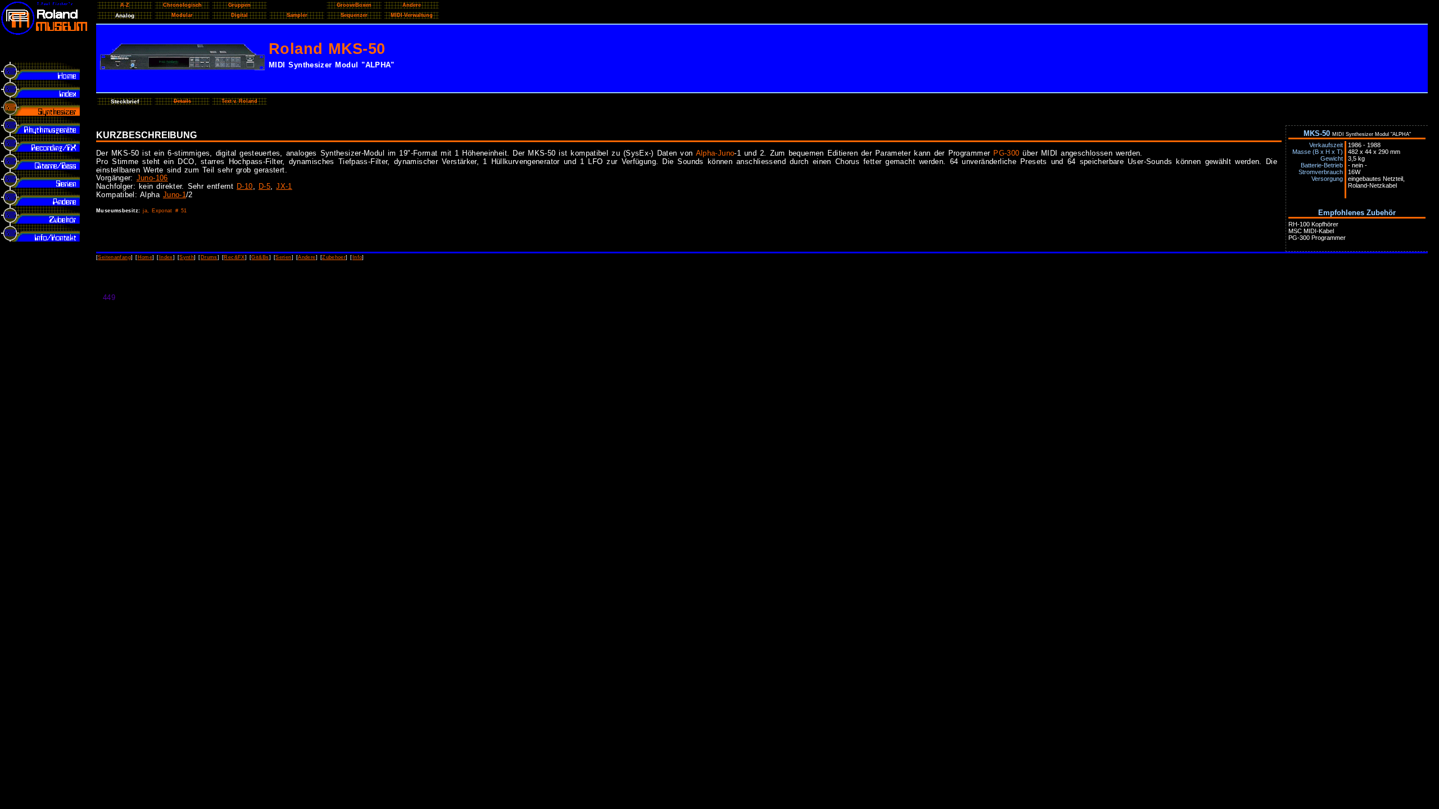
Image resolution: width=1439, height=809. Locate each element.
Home (145, 257)
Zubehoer (334, 257)
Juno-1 (174, 194)
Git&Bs (260, 257)
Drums (209, 257)
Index (166, 257)
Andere (306, 257)
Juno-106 (152, 178)
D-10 (245, 186)
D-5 (264, 186)
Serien (283, 257)
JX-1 (284, 186)
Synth (186, 257)
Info (357, 257)
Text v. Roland (239, 101)
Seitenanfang (114, 257)
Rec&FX (234, 257)
